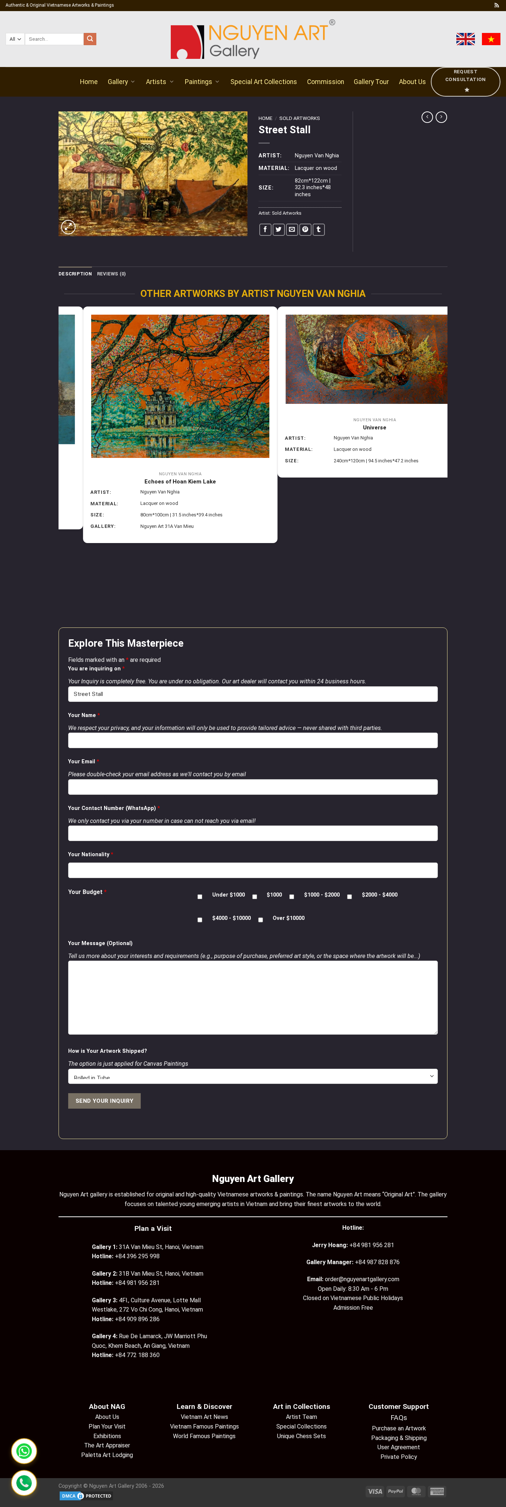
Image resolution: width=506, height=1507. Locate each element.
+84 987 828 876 (377, 1262)
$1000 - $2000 (322, 895)
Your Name (84, 715)
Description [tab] (75, 274)
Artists (156, 82)
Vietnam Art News (204, 1416)
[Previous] (62, 466)
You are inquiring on (96, 669)
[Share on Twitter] (279, 230)
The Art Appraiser (107, 1445)
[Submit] (90, 39)
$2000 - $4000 (379, 895)
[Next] (443, 466)
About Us (412, 82)
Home (89, 82)
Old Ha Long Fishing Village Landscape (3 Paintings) (350, 417)
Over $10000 (288, 918)
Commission (325, 82)
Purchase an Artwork (399, 1428)
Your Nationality (90, 854)
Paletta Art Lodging (107, 1455)
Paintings (198, 82)
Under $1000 (228, 895)
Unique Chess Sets (301, 1436)
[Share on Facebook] (265, 230)
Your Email (83, 761)
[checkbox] (199, 897)
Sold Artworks (299, 118)
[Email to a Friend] (292, 230)
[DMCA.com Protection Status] (86, 1496)
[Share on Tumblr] (319, 230)
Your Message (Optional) (100, 943)
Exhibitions (107, 1436)
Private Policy (398, 1456)
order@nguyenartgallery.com (362, 1279)
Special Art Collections (263, 82)
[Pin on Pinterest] (305, 230)
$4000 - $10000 (231, 918)
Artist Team (301, 1416)
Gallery (118, 82)
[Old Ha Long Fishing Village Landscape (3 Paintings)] (350, 354)
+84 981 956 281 (371, 1245)
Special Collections (301, 1426)
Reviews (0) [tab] (111, 274)
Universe (155, 427)
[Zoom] (68, 227)
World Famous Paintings (204, 1436)
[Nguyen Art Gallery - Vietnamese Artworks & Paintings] (253, 39)
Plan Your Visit (107, 1426)
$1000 (274, 895)
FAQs (398, 1417)
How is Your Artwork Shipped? (107, 1051)
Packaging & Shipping (399, 1437)
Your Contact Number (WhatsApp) (114, 808)
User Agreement (398, 1447)
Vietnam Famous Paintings (204, 1426)
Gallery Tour (371, 82)
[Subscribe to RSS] (497, 5)
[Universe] (155, 359)
